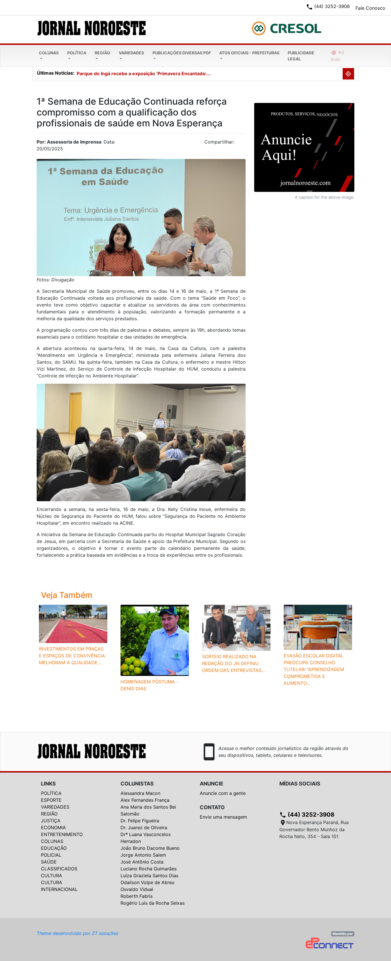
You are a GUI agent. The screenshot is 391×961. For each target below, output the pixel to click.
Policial (51, 855)
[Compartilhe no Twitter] (241, 143)
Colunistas (137, 784)
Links (48, 784)
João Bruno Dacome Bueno (150, 848)
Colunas (49, 52)
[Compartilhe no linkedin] (238, 143)
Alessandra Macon (140, 793)
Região (102, 52)
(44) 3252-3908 (306, 814)
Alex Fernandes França (145, 800)
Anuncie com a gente (223, 793)
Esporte (51, 800)
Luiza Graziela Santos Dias (149, 875)
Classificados (59, 869)
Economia (53, 827)
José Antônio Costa (142, 862)
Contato (212, 807)
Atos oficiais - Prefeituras (249, 52)
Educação (54, 848)
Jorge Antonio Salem (143, 855)
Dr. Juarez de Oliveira (144, 827)
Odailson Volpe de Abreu (147, 882)
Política (76, 52)
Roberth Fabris (137, 896)
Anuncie (211, 784)
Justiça (50, 820)
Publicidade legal (301, 55)
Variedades (131, 52)
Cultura (51, 875)
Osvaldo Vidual (137, 889)
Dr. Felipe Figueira (140, 820)
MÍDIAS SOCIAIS (299, 784)
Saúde (49, 862)
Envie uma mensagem (223, 817)
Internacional (59, 889)
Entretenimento (62, 834)
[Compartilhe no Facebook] (244, 143)
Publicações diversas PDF (182, 52)
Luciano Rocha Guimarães (149, 869)
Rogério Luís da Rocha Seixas (153, 903)
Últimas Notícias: (55, 73)
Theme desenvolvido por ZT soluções (77, 933)
